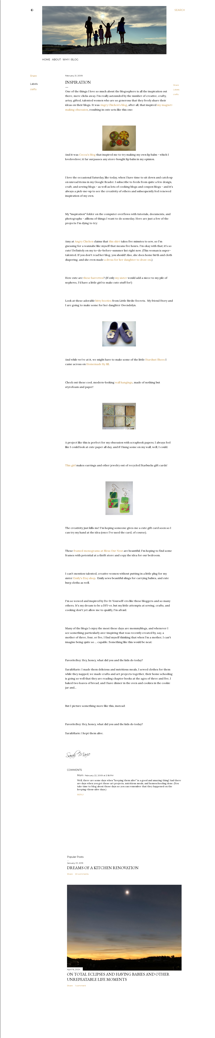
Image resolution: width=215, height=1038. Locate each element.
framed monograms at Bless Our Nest (98, 550)
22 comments (82, 874)
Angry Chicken (84, 241)
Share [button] (33, 75)
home (46, 59)
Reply (80, 794)
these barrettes (93, 277)
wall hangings (124, 382)
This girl (70, 465)
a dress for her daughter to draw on (127, 259)
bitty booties (103, 300)
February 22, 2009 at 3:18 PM (99, 775)
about (56, 59)
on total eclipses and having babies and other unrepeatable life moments (118, 977)
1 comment (80, 985)
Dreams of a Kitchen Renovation (103, 867)
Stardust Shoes (155, 359)
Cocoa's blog (87, 154)
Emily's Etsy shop (84, 578)
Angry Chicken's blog (113, 105)
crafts (33, 89)
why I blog (70, 59)
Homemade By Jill (97, 364)
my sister (121, 277)
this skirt (114, 241)
